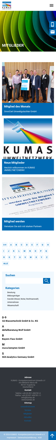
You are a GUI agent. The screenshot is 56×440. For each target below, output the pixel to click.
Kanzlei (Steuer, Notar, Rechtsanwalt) (23, 299)
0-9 (4, 245)
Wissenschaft (13, 305)
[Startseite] (6, 5)
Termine (27, 410)
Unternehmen (13, 302)
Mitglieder (28, 414)
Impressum (11, 437)
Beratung (11, 292)
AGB (40, 437)
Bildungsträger (13, 296)
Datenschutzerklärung (27, 437)
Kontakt (27, 421)
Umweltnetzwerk (28, 407)
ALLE (5, 263)
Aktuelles (28, 417)
